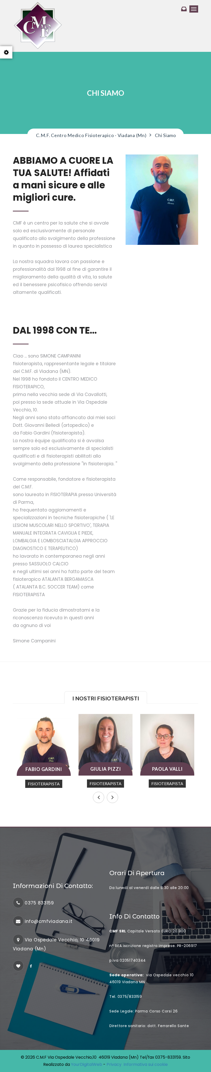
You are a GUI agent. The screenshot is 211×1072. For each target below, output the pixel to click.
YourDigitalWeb (86, 1064)
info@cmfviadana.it (49, 921)
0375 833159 (39, 903)
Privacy (115, 1064)
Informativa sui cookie (146, 1064)
